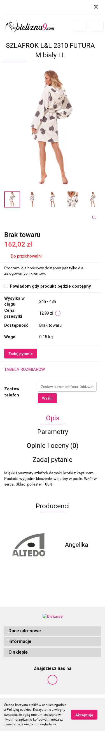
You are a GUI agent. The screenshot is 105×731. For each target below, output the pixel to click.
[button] (52, 631)
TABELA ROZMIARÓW (24, 369)
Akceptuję (84, 715)
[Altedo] (28, 545)
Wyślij (47, 398)
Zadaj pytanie (20, 353)
